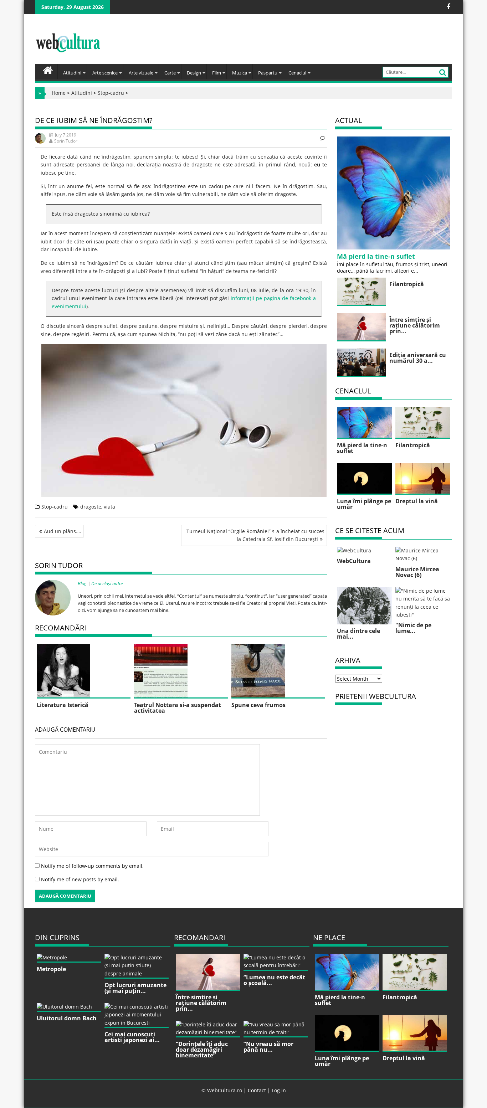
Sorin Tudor (65, 141)
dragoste (90, 506)
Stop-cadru (111, 92)
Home (59, 92)
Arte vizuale (141, 72)
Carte (170, 72)
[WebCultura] (48, 69)
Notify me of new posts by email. (80, 879)
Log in (279, 1090)
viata (109, 506)
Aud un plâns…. (62, 531)
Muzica (239, 72)
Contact (257, 1090)
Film (216, 72)
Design (194, 72)
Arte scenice (105, 72)
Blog (82, 583)
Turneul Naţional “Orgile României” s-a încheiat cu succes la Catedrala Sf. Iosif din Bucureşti (255, 535)
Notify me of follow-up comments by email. (92, 865)
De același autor (107, 583)
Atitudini (72, 72)
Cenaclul (297, 72)
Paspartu (267, 72)
